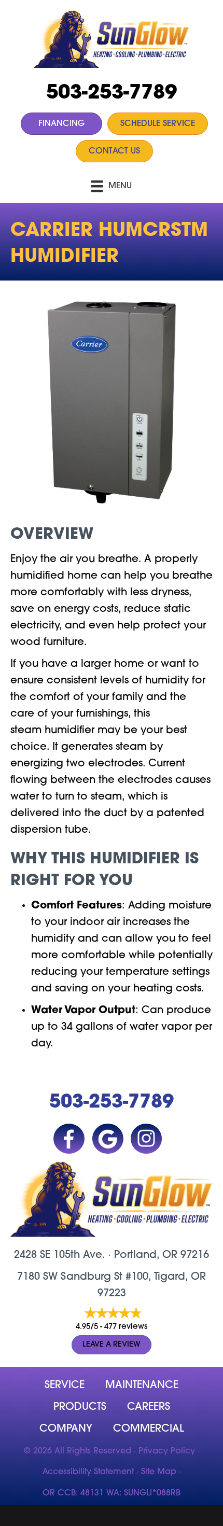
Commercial (148, 1429)
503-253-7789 (111, 93)
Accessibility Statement (88, 1472)
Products (79, 1407)
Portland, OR (145, 1255)
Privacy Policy (166, 1451)
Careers (148, 1407)
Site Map (158, 1472)
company (65, 1429)
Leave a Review (111, 1345)
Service (65, 1385)
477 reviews (125, 1327)
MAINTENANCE (141, 1385)
